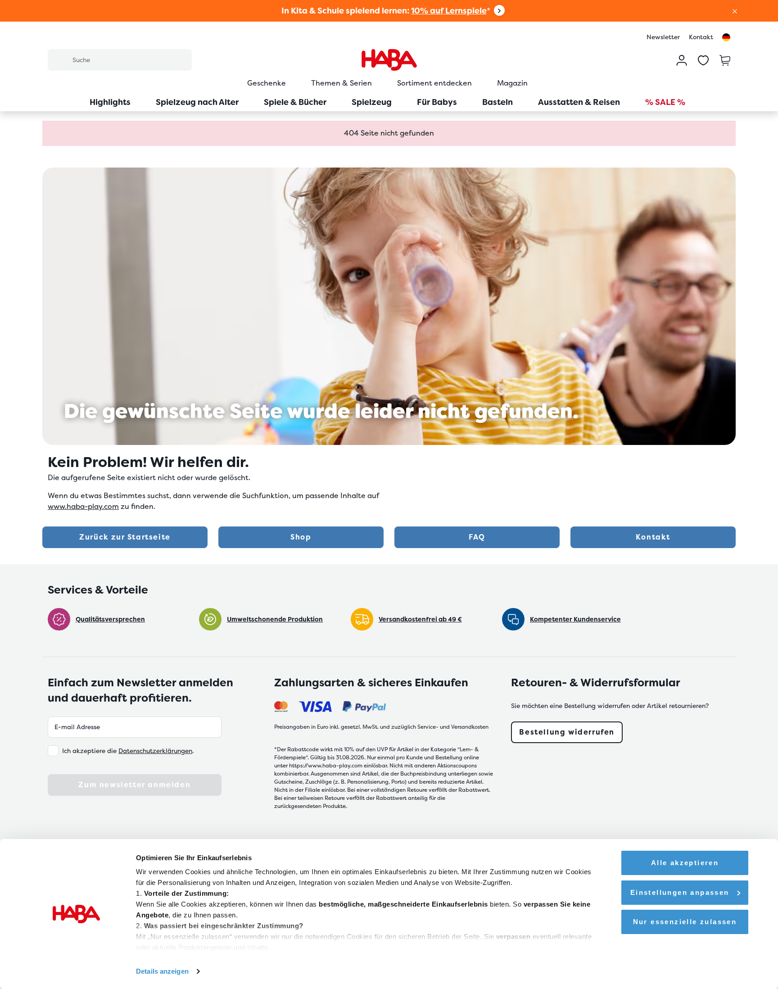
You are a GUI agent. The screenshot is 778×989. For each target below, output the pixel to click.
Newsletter (663, 37)
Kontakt (701, 37)
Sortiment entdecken (434, 83)
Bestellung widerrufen (567, 732)
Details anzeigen (162, 971)
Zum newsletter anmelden (134, 784)
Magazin (512, 83)
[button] (734, 10)
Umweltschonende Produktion (275, 619)
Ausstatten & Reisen (579, 102)
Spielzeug (372, 102)
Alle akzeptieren (685, 863)
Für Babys (437, 102)
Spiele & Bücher (295, 102)
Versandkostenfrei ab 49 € (420, 619)
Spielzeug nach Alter (197, 102)
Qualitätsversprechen (110, 619)
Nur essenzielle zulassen (685, 921)
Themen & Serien (341, 83)
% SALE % (665, 102)
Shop (300, 537)
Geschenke (266, 83)
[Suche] (60, 59)
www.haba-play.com (83, 506)
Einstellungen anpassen (679, 892)
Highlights (110, 102)
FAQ (477, 537)
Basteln (497, 102)
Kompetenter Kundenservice (575, 619)
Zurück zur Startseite (125, 537)
